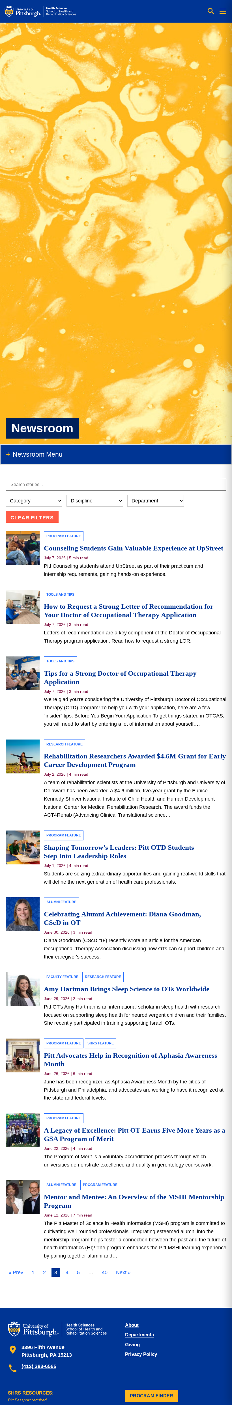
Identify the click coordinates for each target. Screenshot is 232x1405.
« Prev (15, 1272)
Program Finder (151, 1395)
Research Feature (64, 744)
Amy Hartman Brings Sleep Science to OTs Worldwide (127, 989)
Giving (132, 1344)
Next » (123, 1272)
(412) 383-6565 (39, 1366)
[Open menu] (222, 11)
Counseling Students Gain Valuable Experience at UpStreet (133, 548)
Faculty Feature (62, 977)
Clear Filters (32, 518)
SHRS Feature (100, 1043)
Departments (139, 1334)
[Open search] (211, 11)
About (132, 1325)
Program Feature (63, 536)
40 (105, 1272)
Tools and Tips (60, 595)
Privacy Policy (141, 1354)
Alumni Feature (61, 902)
